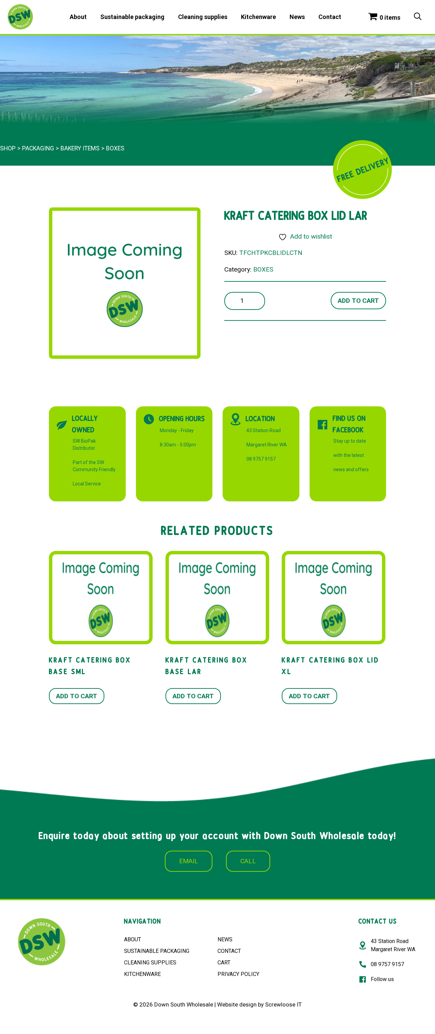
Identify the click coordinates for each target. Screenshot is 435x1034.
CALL (248, 861)
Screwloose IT (283, 1004)
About (78, 16)
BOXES (115, 148)
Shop (8, 148)
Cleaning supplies (202, 16)
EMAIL (188, 861)
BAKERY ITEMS (80, 148)
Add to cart (358, 300)
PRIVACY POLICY (238, 974)
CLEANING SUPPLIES (150, 962)
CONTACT (229, 951)
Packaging (38, 148)
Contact (329, 16)
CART (224, 962)
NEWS (225, 939)
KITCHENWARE (142, 974)
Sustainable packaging (132, 16)
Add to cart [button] (76, 696)
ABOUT (132, 939)
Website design (237, 1004)
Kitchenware (258, 16)
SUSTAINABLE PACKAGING (156, 951)
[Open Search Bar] (417, 16)
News (297, 16)
